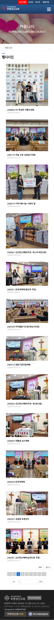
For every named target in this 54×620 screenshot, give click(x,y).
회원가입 (46, 2)
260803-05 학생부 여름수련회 (20, 110)
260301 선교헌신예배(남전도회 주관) (23, 557)
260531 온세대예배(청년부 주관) (21, 289)
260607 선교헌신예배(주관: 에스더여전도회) (27, 252)
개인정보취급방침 (34, 598)
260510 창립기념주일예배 (19, 364)
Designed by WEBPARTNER (15, 609)
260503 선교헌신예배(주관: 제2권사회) (24, 403)
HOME (30, 2)
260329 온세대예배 (16, 482)
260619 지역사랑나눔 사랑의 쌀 (21, 203)
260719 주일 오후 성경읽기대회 (21, 155)
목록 (40, 567)
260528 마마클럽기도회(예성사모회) (23, 326)
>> (44, 574)
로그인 (37, 2)
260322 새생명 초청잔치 (18, 519)
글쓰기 (48, 567)
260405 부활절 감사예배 (18, 441)
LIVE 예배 (22, 2)
